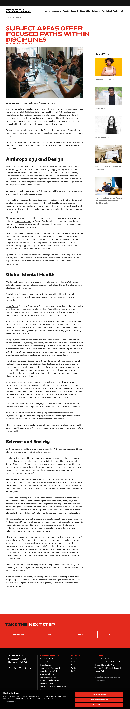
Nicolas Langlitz (40, 485)
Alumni (73, 665)
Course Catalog (45, 665)
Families (74, 662)
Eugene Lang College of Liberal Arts (108, 662)
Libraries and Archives (48, 677)
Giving (114, 3)
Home (8, 17)
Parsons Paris (100, 671)
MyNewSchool (45, 662)
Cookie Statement (10, 701)
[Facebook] (9, 667)
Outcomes (96, 11)
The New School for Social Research (108, 668)
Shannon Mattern (23, 221)
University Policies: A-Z (48, 671)
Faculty (66, 11)
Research (74, 11)
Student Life (85, 11)
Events (101, 3)
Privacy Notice (100, 680)
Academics (56, 11)
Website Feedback (46, 659)
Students (74, 659)
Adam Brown (12, 306)
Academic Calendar (47, 674)
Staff (72, 671)
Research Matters (47, 103)
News (108, 3)
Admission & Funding (110, 11)
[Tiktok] (31, 668)
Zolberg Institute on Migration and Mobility (49, 349)
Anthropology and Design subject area (62, 166)
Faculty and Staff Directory (49, 680)
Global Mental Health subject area (57, 294)
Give (111, 634)
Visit (50, 634)
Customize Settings (99, 694)
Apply (121, 3)
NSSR (13, 17)
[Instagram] (25, 667)
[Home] (18, 11)
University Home (12, 3)
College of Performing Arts (104, 665)
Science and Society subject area (50, 519)
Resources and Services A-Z (50, 668)
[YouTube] (20, 667)
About (47, 11)
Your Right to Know (47, 683)
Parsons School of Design (104, 659)
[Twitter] (15, 667)
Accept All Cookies (99, 705)
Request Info (19, 634)
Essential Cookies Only (99, 699)
